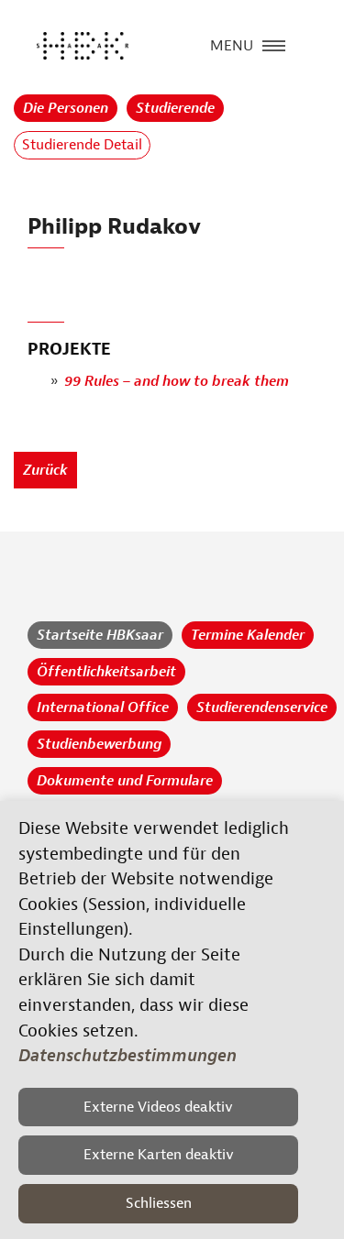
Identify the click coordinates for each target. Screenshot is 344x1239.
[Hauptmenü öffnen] (273, 44)
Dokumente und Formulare (125, 781)
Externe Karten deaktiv (158, 1155)
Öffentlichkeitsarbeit (106, 672)
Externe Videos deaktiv (158, 1107)
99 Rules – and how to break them (176, 381)
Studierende (175, 108)
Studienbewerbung (99, 744)
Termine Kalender (248, 635)
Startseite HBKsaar (100, 635)
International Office (103, 707)
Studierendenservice (261, 707)
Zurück (45, 470)
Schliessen (159, 1203)
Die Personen (65, 108)
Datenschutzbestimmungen (127, 1056)
